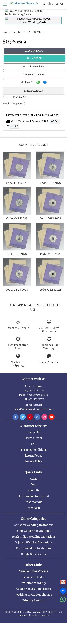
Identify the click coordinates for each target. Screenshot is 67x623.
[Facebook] (15, 416)
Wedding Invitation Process (33, 588)
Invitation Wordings (33, 583)
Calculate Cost (34, 51)
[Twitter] (22, 416)
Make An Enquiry (35, 74)
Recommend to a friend (33, 496)
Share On (29, 82)
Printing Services (33, 600)
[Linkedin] (37, 416)
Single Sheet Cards (33, 554)
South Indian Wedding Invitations (33, 536)
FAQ (33, 444)
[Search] (61, 4)
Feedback (33, 508)
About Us (33, 490)
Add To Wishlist (35, 66)
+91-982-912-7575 (33, 399)
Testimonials (33, 502)
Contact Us (34, 432)
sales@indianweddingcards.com (33, 409)
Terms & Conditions (34, 449)
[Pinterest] (30, 416)
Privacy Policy (33, 461)
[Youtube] (51, 416)
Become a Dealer (33, 577)
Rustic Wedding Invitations (33, 548)
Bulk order (34, 58)
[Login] (57, 4)
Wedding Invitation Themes (33, 594)
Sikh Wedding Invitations (33, 530)
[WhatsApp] (38, 82)
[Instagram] (44, 416)
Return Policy (33, 455)
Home (33, 478)
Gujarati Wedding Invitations (34, 542)
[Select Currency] (44, 4)
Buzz (34, 484)
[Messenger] (45, 82)
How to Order (33, 438)
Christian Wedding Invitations (33, 525)
